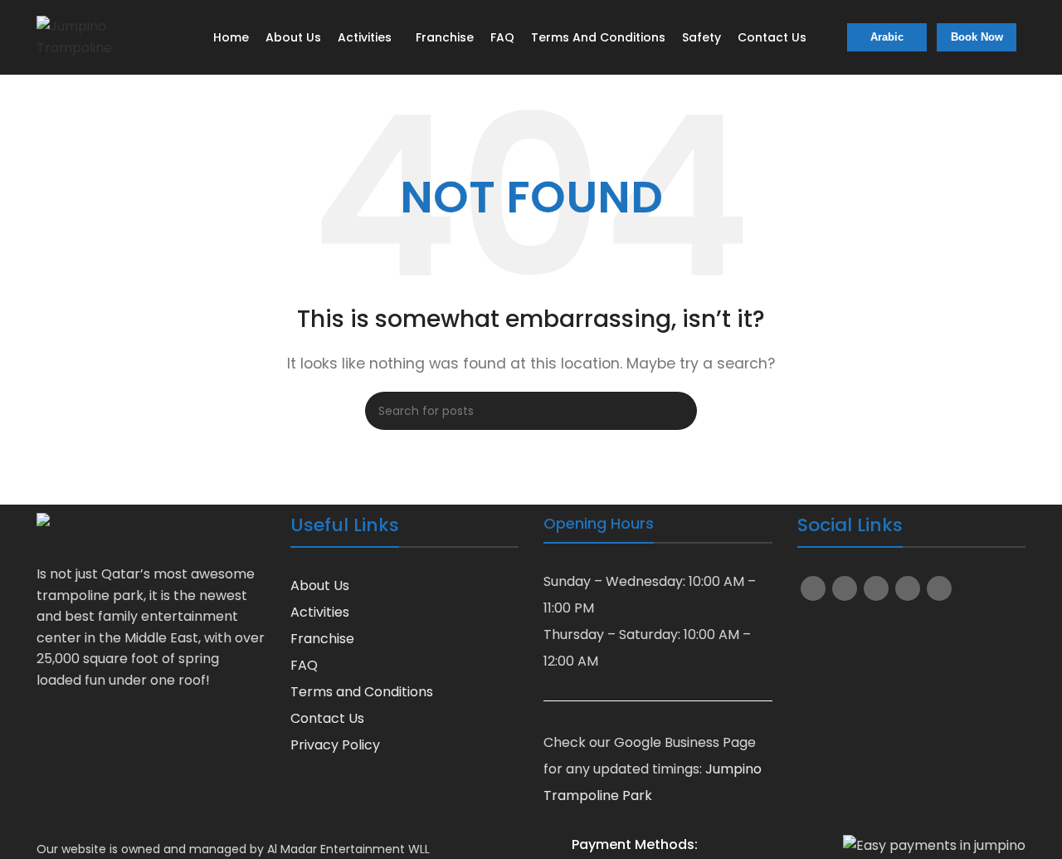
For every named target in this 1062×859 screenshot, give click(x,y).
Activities (319, 612)
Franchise (322, 638)
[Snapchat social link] (907, 588)
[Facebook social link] (813, 588)
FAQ (304, 665)
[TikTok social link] (939, 588)
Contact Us (327, 718)
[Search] (678, 411)
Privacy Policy (335, 744)
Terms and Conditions (361, 691)
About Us (319, 585)
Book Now (977, 37)
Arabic (887, 37)
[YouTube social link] (876, 588)
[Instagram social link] (844, 588)
